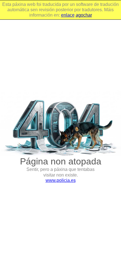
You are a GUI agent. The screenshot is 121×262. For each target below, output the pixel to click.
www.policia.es (61, 180)
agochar (84, 15)
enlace (68, 15)
